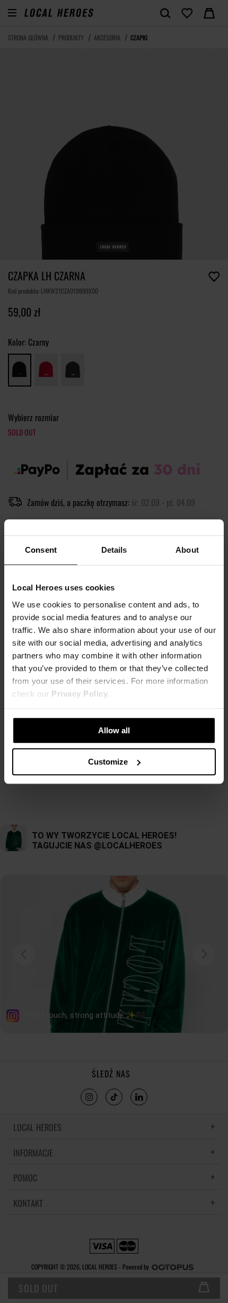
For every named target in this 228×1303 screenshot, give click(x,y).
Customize (108, 761)
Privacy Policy (79, 693)
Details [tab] (114, 549)
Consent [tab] (41, 549)
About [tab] (187, 549)
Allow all (114, 730)
